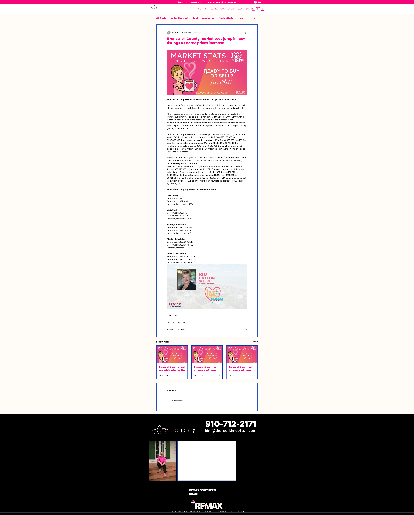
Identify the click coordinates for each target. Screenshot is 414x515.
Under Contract (179, 18)
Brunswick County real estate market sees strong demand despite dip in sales (241, 368)
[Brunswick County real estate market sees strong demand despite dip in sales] (242, 354)
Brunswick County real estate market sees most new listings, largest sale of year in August (205, 368)
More (240, 18)
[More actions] (245, 33)
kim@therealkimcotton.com (230, 430)
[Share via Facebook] (168, 323)
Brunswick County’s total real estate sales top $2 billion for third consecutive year (172, 368)
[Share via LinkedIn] (179, 323)
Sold (195, 18)
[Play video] (207, 72)
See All (255, 341)
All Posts (161, 18)
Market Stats (226, 18)
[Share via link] (184, 323)
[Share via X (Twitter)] (173, 323)
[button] (207, 2)
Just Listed (208, 18)
